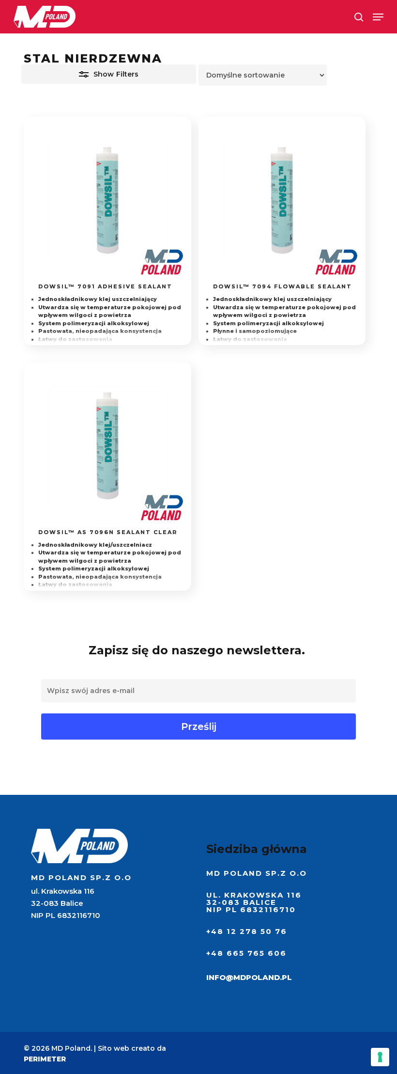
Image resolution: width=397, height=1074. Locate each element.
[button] (378, 17)
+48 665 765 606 (246, 953)
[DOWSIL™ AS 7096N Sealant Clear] (107, 445)
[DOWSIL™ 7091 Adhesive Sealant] (107, 200)
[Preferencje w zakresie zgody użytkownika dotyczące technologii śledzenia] (380, 1057)
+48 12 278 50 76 (246, 931)
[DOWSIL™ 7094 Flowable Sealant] (282, 200)
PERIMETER (45, 1059)
